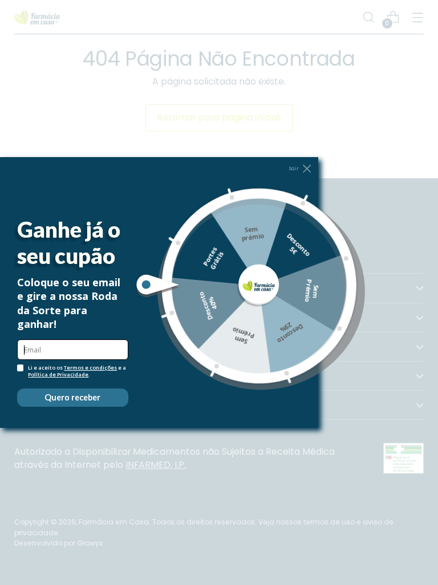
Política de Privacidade (58, 374)
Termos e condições (90, 367)
